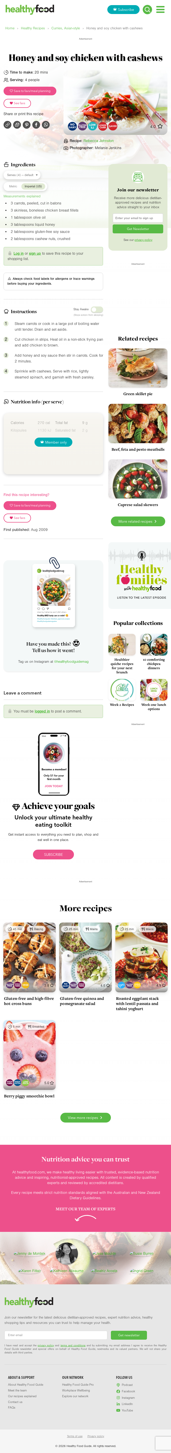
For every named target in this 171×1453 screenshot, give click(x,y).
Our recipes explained (22, 1396)
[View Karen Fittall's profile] (29, 1271)
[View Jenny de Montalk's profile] (29, 1253)
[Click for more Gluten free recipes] (82, 126)
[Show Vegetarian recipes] (25, 985)
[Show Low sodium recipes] (25, 1082)
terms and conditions (73, 1345)
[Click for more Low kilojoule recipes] (92, 126)
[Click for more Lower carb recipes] (102, 126)
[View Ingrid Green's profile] (141, 1271)
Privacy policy (96, 1436)
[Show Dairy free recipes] (65, 985)
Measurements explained (22, 196)
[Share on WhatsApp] (46, 125)
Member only (56, 442)
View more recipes (83, 1117)
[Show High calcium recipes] (137, 985)
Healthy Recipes (33, 28)
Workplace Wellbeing (76, 1390)
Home (9, 28)
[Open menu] (160, 9)
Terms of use (75, 1436)
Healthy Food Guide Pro (78, 1385)
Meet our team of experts (85, 1208)
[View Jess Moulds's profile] (104, 1253)
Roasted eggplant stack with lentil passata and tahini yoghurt (137, 1003)
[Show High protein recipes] (17, 1082)
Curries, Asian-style (65, 28)
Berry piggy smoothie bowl (29, 1096)
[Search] (147, 9)
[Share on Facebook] (36, 125)
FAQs (11, 1407)
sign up (35, 253)
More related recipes (135, 521)
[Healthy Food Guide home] (28, 1302)
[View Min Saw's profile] (67, 1254)
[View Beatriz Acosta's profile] (104, 1271)
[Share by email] (17, 125)
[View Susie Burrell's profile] (142, 1253)
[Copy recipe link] (7, 125)
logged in (42, 711)
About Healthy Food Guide (25, 1385)
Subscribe (126, 9)
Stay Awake (81, 309)
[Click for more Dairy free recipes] (72, 126)
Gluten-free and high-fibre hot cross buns (29, 1001)
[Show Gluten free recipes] (9, 985)
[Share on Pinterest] (27, 125)
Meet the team (17, 1390)
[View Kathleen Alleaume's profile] (67, 1271)
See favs (19, 103)
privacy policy (143, 240)
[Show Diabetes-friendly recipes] (121, 985)
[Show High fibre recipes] (17, 985)
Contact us (15, 1402)
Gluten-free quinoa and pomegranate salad (82, 1001)
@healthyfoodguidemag (71, 662)
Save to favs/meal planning (32, 91)
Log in (19, 253)
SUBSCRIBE (53, 854)
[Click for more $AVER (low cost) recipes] (113, 126)
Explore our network (75, 1396)
